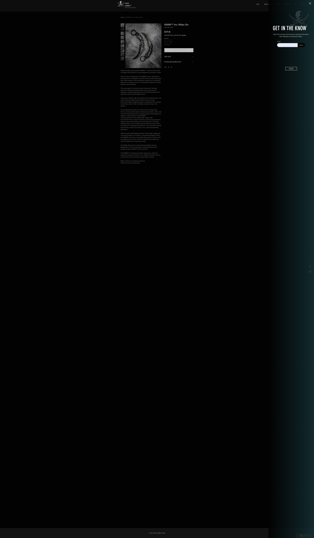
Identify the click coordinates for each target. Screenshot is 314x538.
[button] (310, 3)
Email (278, 41)
